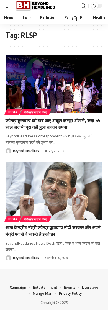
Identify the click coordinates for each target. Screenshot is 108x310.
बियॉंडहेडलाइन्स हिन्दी (35, 112)
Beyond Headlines (26, 151)
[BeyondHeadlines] (37, 6)
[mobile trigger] (10, 6)
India (12, 112)
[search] (83, 6)
